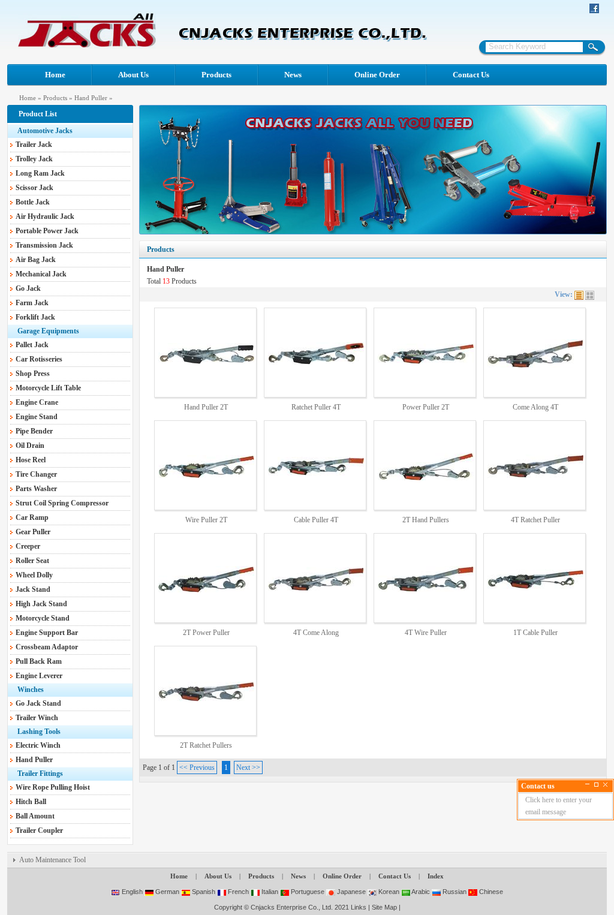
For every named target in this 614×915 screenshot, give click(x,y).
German (166, 891)
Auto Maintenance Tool (52, 860)
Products (216, 74)
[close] (605, 784)
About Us (133, 74)
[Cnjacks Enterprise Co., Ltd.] (87, 46)
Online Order (377, 74)
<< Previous (197, 767)
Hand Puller (90, 97)
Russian (453, 891)
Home (55, 74)
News (293, 74)
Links (358, 907)
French (237, 891)
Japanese (350, 891)
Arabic (420, 891)
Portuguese (306, 891)
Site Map (384, 907)
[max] (596, 784)
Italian (269, 891)
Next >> (248, 767)
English (131, 891)
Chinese (490, 891)
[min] (587, 784)
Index (436, 876)
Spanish (202, 891)
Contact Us (471, 74)
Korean (388, 891)
